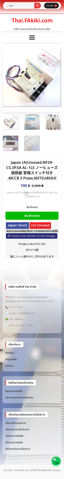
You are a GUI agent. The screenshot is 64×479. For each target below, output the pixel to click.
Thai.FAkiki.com (21, 470)
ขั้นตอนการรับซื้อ (13, 391)
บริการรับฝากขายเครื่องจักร (19, 397)
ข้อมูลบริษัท (11, 359)
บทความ (9, 365)
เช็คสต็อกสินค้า (32, 215)
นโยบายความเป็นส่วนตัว (17, 429)
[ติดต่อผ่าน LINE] (56, 461)
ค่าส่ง (26, 192)
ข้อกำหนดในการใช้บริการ (17, 448)
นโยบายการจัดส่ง (14, 442)
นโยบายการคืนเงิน (14, 435)
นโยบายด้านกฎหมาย (15, 422)
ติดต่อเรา (9, 352)
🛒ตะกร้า (51, 5)
